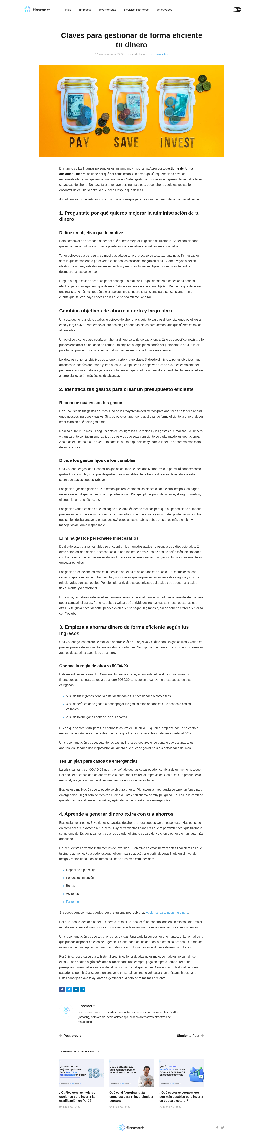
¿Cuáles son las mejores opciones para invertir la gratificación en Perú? (77, 1096)
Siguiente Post (188, 1035)
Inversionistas (107, 9)
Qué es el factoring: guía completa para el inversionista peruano (131, 1096)
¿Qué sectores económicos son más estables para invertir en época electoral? (181, 1096)
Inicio (68, 9)
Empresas (85, 9)
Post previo (72, 1035)
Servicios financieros (136, 9)
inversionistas (159, 53)
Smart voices (164, 9)
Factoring (72, 901)
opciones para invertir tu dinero (167, 912)
